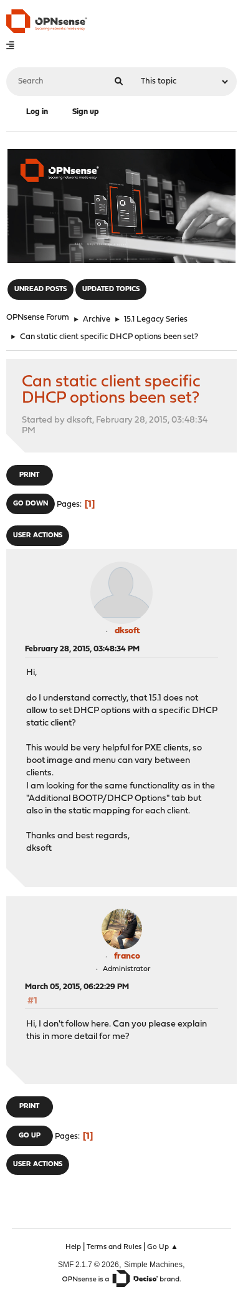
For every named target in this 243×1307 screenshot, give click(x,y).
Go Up (29, 1135)
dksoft (127, 631)
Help (73, 1247)
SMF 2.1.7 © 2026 (88, 1264)
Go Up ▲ (162, 1247)
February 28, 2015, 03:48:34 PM (82, 649)
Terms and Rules (114, 1247)
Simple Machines (153, 1264)
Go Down (30, 503)
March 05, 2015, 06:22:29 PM (77, 987)
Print (29, 475)
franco (127, 956)
